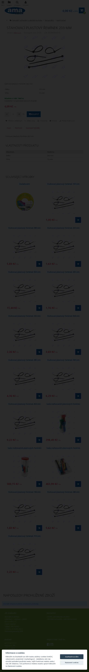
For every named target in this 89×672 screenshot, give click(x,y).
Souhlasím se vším (71, 657)
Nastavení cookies (71, 662)
